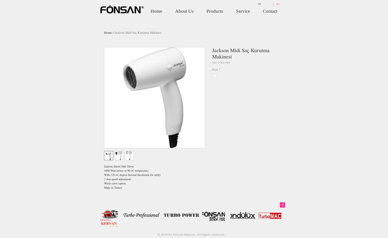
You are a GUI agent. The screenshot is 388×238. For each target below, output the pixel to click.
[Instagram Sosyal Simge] (282, 204)
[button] (215, 11)
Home (108, 32)
